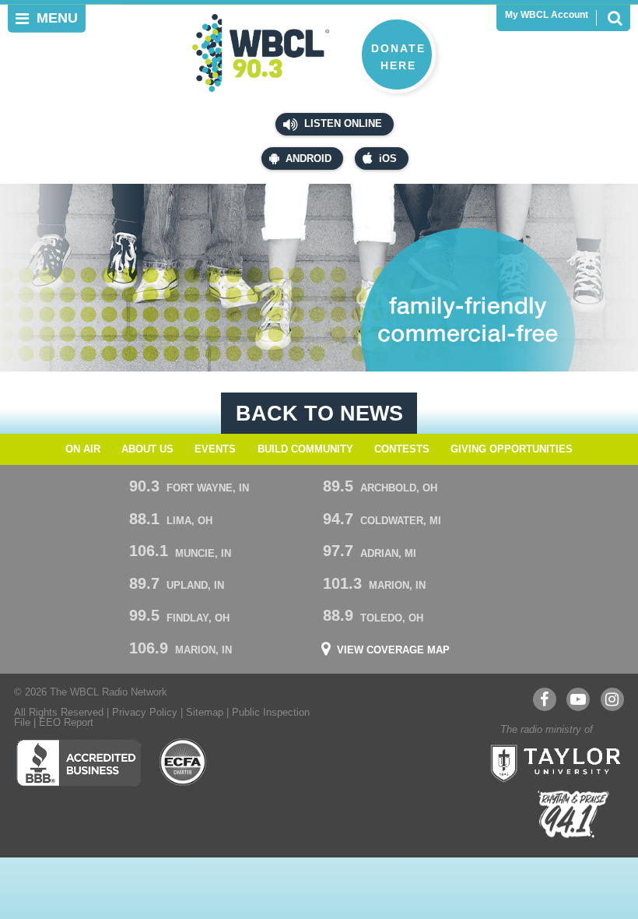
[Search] (615, 18)
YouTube (578, 699)
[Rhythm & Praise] (573, 814)
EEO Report (66, 722)
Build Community (305, 449)
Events (215, 449)
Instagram (612, 699)
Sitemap (204, 712)
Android (308, 158)
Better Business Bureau (78, 762)
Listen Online (341, 123)
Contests (401, 449)
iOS (388, 158)
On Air (82, 449)
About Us (147, 449)
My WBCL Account (546, 14)
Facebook (544, 699)
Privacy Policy (144, 712)
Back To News (319, 413)
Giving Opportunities (511, 449)
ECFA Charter (184, 762)
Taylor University (551, 761)
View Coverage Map (393, 651)
